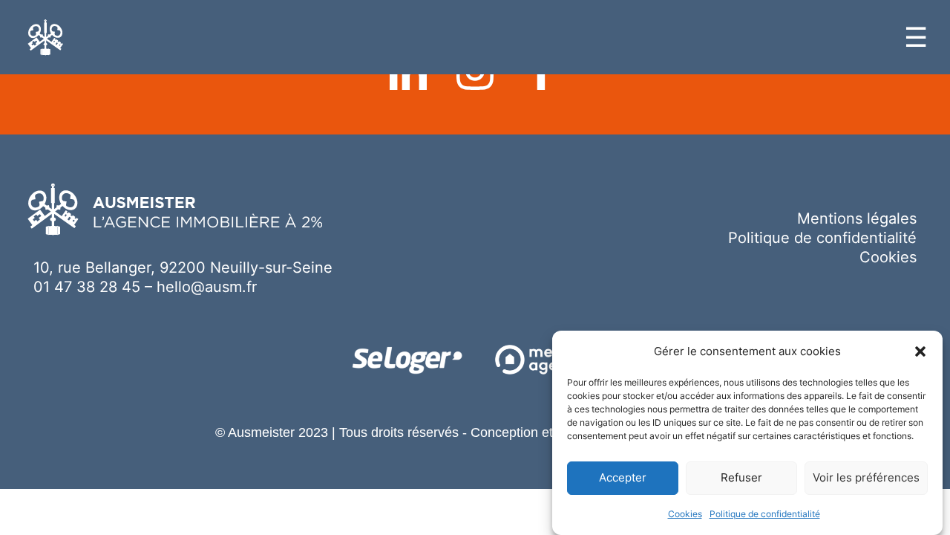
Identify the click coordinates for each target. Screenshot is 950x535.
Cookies (685, 513)
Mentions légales (857, 218)
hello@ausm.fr (207, 287)
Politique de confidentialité (765, 513)
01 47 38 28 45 (86, 287)
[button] (920, 351)
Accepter (622, 478)
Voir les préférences (866, 478)
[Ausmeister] (45, 37)
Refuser (741, 478)
